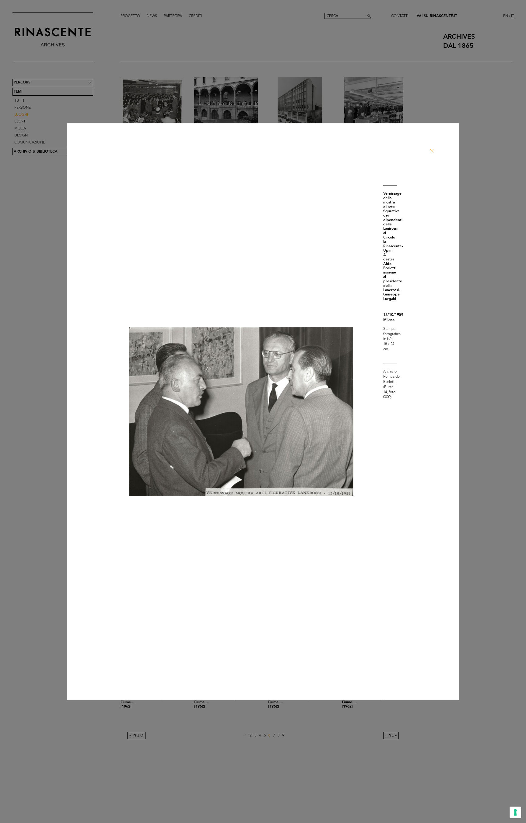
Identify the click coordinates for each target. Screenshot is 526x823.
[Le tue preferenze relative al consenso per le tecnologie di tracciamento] (515, 812)
